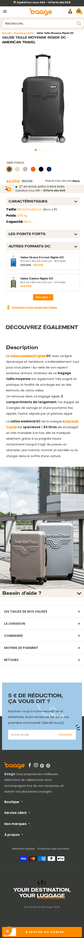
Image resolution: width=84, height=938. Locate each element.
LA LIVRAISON (14, 624)
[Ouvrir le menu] (5, 12)
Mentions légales (23, 849)
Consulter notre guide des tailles (34, 307)
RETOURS (11, 660)
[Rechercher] (79, 23)
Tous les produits (24, 33)
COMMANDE (13, 636)
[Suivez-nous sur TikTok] (48, 765)
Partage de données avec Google (30, 913)
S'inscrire (65, 734)
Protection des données (53, 849)
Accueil (6, 33)
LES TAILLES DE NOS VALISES (25, 611)
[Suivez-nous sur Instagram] (36, 766)
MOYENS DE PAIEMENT (21, 648)
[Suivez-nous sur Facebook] (30, 766)
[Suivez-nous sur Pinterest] (42, 765)
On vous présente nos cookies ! (28, 917)
